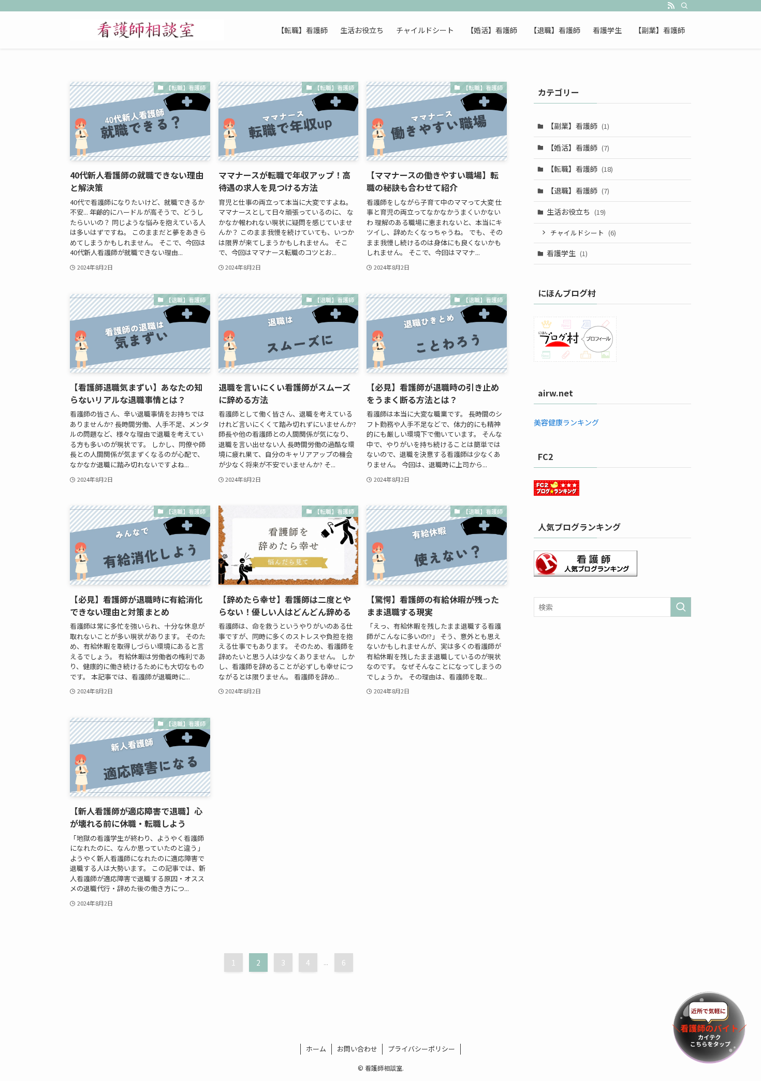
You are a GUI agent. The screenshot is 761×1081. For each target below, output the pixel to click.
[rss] (671, 5)
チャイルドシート (583, 233)
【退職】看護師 (578, 190)
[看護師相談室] (147, 30)
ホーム (316, 1049)
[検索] (684, 5)
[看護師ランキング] (585, 573)
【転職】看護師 (580, 169)
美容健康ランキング (566, 422)
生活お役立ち (576, 211)
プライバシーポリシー (421, 1049)
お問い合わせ (357, 1049)
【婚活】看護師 (578, 147)
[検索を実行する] (680, 607)
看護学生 (567, 253)
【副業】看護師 (578, 126)
